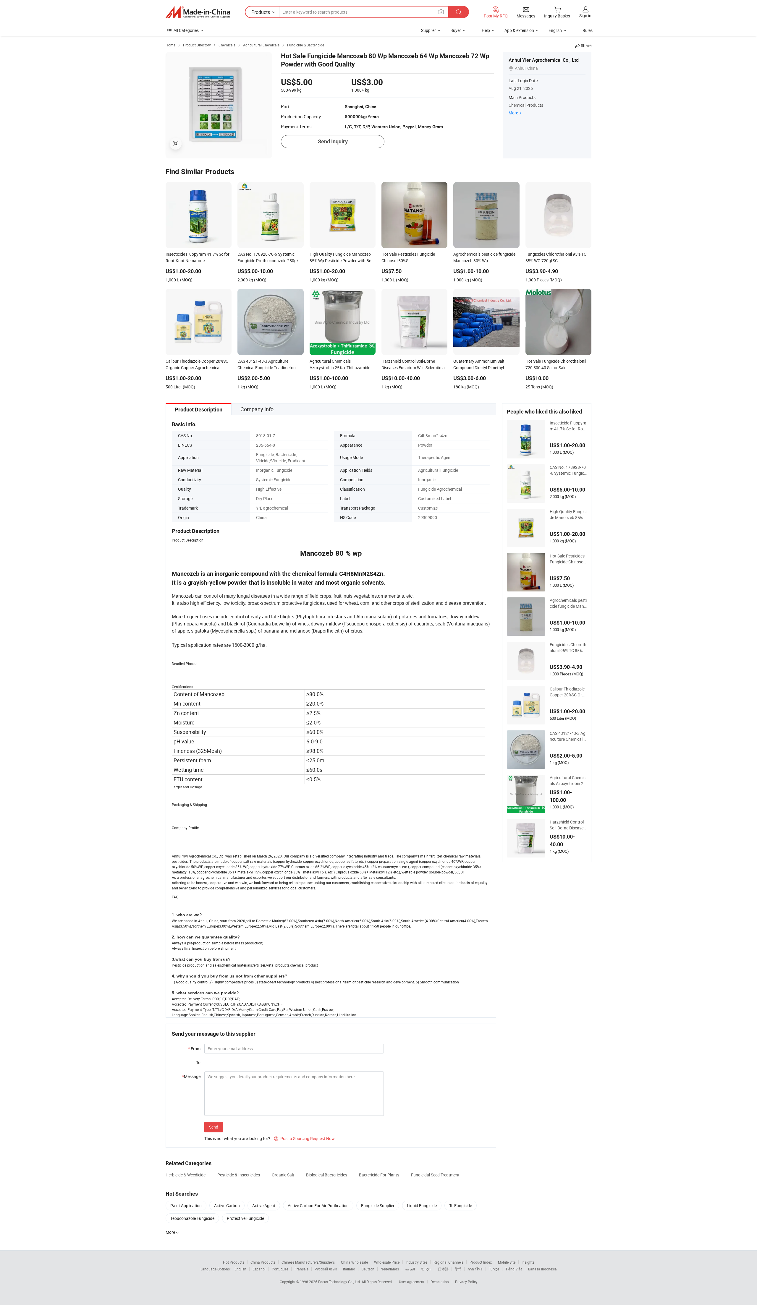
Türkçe (494, 1269)
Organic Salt (283, 1175)
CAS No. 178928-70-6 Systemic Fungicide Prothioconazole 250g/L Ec (568, 470)
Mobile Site (506, 1262)
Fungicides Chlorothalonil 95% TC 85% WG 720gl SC (568, 648)
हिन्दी (458, 1269)
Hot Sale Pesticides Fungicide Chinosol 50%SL (567, 559)
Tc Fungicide (460, 1205)
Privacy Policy (466, 1281)
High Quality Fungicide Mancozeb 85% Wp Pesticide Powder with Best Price (568, 515)
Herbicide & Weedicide (186, 1175)
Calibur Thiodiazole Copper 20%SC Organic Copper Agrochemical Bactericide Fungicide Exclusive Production (568, 692)
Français (301, 1269)
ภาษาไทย (475, 1269)
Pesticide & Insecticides (238, 1175)
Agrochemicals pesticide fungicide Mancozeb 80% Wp (568, 603)
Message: (191, 1076)
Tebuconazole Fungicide (192, 1218)
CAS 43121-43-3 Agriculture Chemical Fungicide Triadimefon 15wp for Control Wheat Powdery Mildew (568, 736)
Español (259, 1269)
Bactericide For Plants (379, 1175)
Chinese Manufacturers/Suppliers (308, 1262)
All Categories (186, 30)
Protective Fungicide (245, 1218)
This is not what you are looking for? (237, 1138)
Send (213, 1127)
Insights (528, 1262)
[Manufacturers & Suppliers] (198, 12)
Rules (588, 30)
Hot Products (233, 1262)
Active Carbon (227, 1205)
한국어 (426, 1269)
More (513, 113)
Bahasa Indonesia (542, 1269)
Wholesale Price (386, 1262)
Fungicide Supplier (377, 1205)
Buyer (455, 30)
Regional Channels (448, 1262)
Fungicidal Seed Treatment (435, 1175)
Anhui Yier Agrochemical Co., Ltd (544, 60)
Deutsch (367, 1269)
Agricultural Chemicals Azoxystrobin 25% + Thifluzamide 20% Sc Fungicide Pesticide (568, 781)
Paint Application (186, 1205)
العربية (410, 1269)
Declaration (440, 1281)
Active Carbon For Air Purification (318, 1205)
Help (486, 30)
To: (198, 1062)
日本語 (443, 1269)
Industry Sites (416, 1262)
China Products (262, 1262)
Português (280, 1269)
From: (194, 1048)
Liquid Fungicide (422, 1205)
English (240, 1269)
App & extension (519, 30)
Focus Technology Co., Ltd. (340, 1281)
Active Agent (263, 1205)
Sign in (585, 15)
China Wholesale (354, 1262)
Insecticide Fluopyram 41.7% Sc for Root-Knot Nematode (568, 426)
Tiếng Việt (513, 1269)
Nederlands (390, 1269)
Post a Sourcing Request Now (304, 1138)
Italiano (349, 1269)
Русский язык (326, 1269)
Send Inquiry (333, 141)
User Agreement (411, 1281)
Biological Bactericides (326, 1175)
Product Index (481, 1262)
